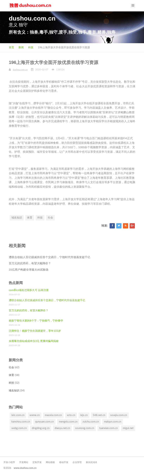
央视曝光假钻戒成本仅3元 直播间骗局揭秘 (33, 341)
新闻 (21, 47)
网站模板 (50, 462)
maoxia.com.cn (53, 415)
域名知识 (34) (17, 390)
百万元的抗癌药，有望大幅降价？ (30, 263)
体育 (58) (14, 375)
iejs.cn (84, 415)
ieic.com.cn (17, 415)
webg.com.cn (19, 428)
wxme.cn (35, 415)
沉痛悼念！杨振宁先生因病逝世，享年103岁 (35, 331)
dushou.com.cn (20, 70)
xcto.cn (71, 415)
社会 (50, 217)
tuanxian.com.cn (108, 428)
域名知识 (16, 217)
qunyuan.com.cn (44, 421)
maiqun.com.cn (112, 421)
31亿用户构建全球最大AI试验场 (28, 269)
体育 (29, 217)
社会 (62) (14, 367)
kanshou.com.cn (20, 421)
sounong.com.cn (84, 428)
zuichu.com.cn (91, 421)
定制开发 (37, 462)
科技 (30, 47)
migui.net (128, 428)
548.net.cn (99, 415)
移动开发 (63, 462)
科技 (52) (14, 383)
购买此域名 (91, 462)
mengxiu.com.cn (68, 421)
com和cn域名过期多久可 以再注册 (29, 290)
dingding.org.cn (41, 428)
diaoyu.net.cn (62, 428)
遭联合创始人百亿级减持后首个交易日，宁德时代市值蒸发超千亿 (49, 257)
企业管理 (77, 462)
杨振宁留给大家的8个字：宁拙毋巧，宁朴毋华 (36, 320)
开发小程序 (9, 462)
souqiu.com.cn (118, 415)
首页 (11, 47)
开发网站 (23, 462)
